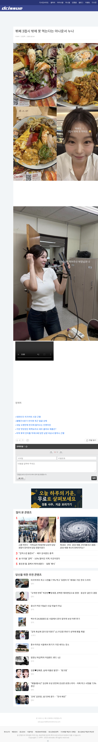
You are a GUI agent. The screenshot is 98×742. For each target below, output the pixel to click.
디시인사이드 (43, 3)
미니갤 (67, 3)
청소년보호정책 (53, 732)
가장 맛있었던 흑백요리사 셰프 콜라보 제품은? (36, 429)
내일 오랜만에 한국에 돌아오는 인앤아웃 (33, 425)
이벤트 (87, 3)
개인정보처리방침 (40, 732)
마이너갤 (60, 3)
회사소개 (7, 732)
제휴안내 (14, 732)
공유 (27, 440)
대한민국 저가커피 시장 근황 (28, 417)
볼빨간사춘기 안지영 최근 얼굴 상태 (31, 421)
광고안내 (22, 732)
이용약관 (30, 732)
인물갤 (74, 3)
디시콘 (94, 3)
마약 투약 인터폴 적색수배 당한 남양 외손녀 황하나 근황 (40, 433)
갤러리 (53, 3)
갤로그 (81, 3)
